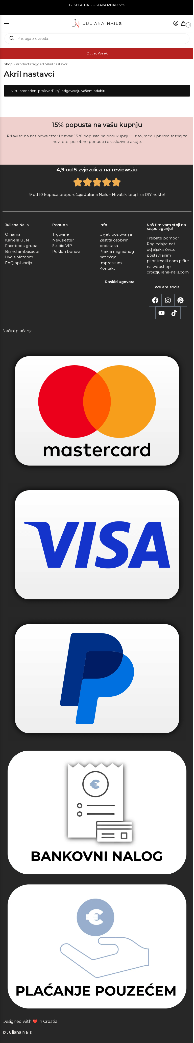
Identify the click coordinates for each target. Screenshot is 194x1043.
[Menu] (11, 23)
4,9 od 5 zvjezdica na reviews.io (95, 200)
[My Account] (172, 23)
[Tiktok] (172, 343)
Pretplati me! (141, 170)
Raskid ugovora (117, 312)
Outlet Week (95, 53)
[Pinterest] (178, 330)
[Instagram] (166, 330)
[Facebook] (153, 330)
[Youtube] (159, 343)
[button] (180, 23)
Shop (8, 64)
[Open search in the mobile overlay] (95, 39)
